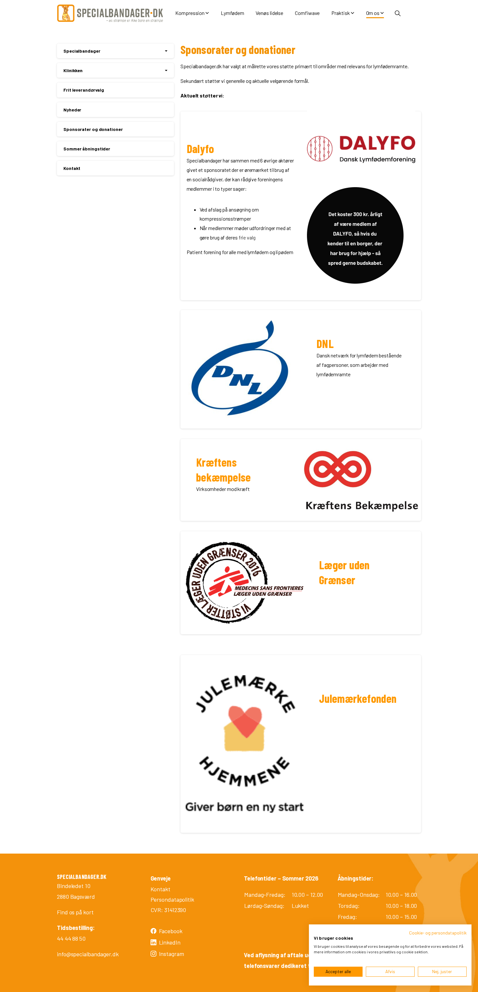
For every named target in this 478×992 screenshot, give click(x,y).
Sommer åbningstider (86, 148)
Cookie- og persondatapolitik (438, 932)
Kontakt (71, 168)
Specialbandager (81, 51)
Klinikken (73, 70)
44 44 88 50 (71, 938)
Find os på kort (75, 912)
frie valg (247, 237)
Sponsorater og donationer (93, 129)
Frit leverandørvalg (83, 90)
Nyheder (72, 109)
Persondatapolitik (172, 899)
